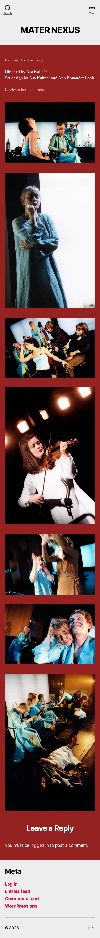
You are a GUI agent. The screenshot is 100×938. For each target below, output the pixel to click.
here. (40, 89)
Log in (11, 884)
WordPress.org (21, 905)
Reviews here (16, 89)
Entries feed (17, 891)
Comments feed (22, 898)
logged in (40, 845)
